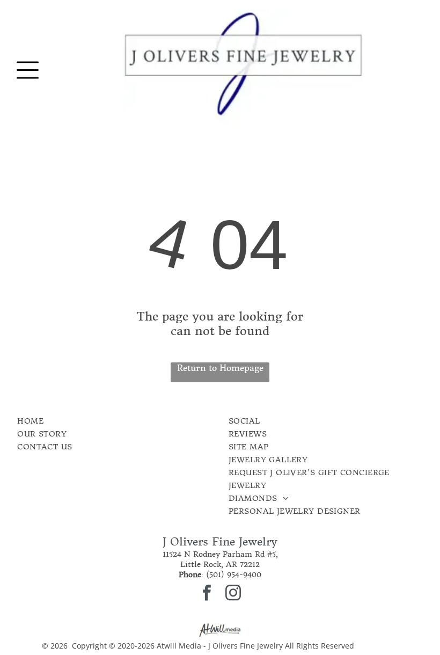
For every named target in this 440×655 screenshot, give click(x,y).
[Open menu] (28, 70)
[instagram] (233, 594)
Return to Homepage (220, 367)
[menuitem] (92, 420)
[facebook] (207, 594)
